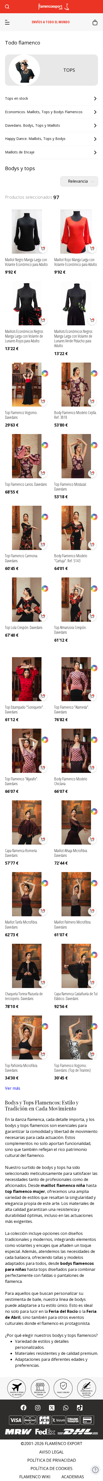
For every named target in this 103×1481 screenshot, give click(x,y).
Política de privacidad (51, 1460)
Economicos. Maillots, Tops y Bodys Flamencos (43, 111)
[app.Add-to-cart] (43, 249)
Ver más (12, 1088)
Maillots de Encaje (19, 152)
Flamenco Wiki (34, 1477)
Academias (73, 1477)
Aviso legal (51, 1452)
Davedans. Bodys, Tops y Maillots (32, 125)
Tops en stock (16, 98)
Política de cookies (51, 1468)
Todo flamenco (22, 43)
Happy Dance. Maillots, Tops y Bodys (35, 138)
